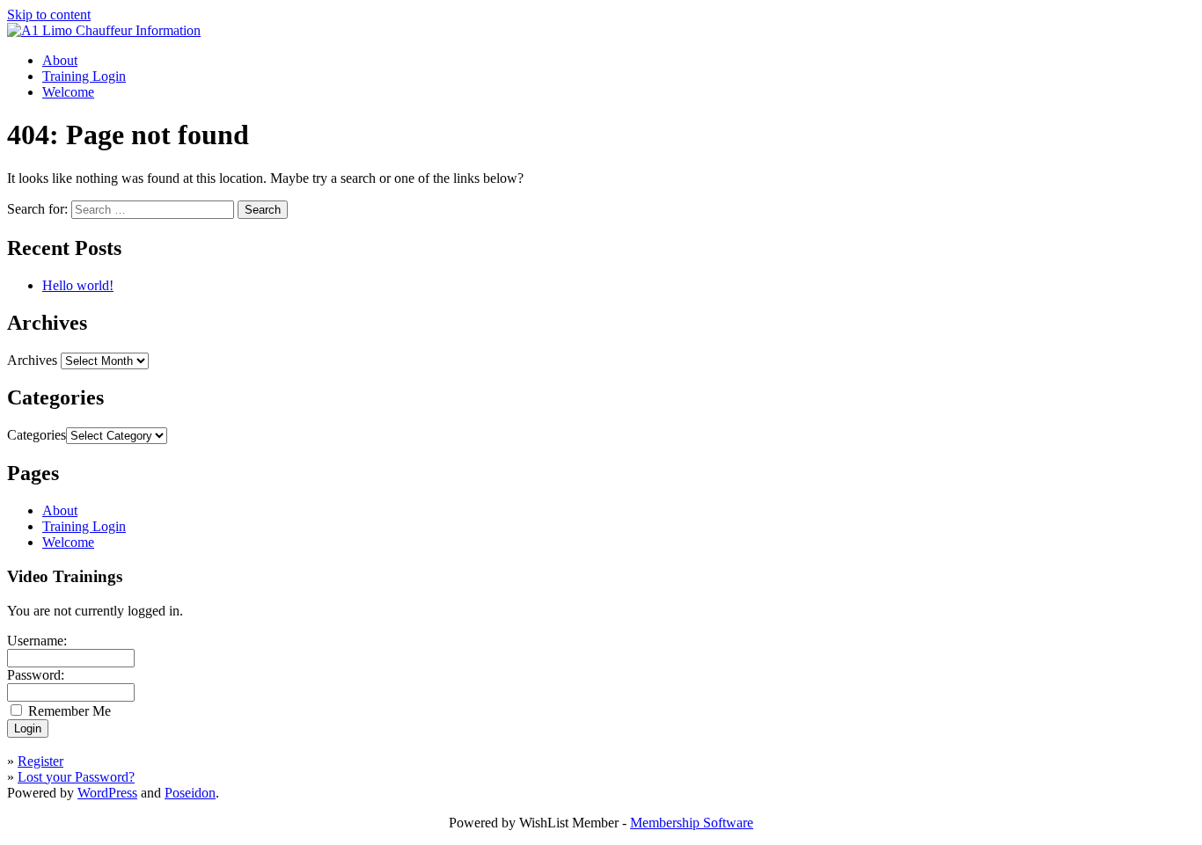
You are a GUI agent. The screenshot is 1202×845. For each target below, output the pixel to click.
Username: (37, 640)
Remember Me (69, 710)
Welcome (68, 91)
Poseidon (190, 792)
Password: (35, 674)
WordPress (107, 792)
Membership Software (691, 822)
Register (40, 761)
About (59, 60)
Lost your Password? (76, 776)
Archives (32, 360)
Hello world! (78, 285)
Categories (36, 434)
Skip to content (49, 14)
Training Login (84, 76)
